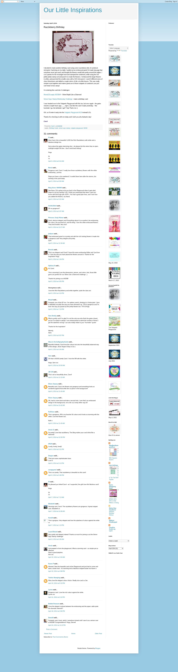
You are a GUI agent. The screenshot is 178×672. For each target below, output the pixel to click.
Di (49, 137)
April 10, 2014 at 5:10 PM (56, 583)
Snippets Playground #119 (73, 112)
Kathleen (51, 412)
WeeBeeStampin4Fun (113, 446)
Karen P (51, 563)
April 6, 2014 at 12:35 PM (56, 437)
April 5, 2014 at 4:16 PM (56, 293)
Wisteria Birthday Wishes (111, 513)
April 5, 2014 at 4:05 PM (56, 281)
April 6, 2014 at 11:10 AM (56, 377)
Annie (50, 545)
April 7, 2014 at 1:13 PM (56, 525)
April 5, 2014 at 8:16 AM (56, 161)
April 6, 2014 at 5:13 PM (56, 463)
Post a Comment (51, 629)
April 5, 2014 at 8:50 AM (56, 181)
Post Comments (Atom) (60, 637)
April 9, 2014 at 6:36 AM (56, 539)
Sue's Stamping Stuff (112, 486)
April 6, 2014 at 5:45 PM (56, 475)
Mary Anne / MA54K (55, 187)
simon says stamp (64, 128)
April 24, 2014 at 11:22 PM (57, 625)
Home (73, 633)
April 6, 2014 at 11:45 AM (56, 423)
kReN (50, 444)
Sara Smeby (52, 316)
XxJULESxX (52, 206)
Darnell (50, 617)
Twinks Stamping (54, 577)
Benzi (50, 167)
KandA (50, 518)
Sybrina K (51, 265)
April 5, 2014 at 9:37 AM (56, 211)
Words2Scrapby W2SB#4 (52, 94)
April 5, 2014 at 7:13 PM (56, 309)
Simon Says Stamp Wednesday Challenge (58, 99)
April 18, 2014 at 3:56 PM (56, 611)
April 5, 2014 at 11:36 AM (56, 243)
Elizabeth (51, 503)
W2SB (85, 128)
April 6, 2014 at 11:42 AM (56, 405)
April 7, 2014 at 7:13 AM (56, 497)
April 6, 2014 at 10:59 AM (56, 365)
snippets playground (77, 128)
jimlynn (50, 233)
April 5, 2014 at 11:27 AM (56, 227)
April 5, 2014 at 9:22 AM (56, 199)
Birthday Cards (53, 128)
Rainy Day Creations (112, 509)
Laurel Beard (52, 531)
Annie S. (51, 430)
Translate (124, 51)
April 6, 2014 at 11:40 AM (56, 391)
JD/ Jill (50, 372)
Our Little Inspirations (73, 10)
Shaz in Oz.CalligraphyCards (58, 342)
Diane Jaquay (53, 384)
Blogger (97, 648)
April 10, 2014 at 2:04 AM (56, 557)
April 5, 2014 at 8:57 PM (56, 335)
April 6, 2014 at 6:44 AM (56, 349)
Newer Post (48, 633)
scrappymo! (52, 470)
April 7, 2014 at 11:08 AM (56, 511)
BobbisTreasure (53, 603)
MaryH (50, 300)
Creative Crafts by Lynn (112, 529)
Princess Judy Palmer (55, 217)
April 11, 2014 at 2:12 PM (56, 597)
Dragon (50, 455)
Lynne (50, 589)
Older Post (98, 633)
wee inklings (113, 465)
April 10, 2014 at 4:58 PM (56, 571)
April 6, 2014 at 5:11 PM (56, 449)
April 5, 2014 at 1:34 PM (56, 259)
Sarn (50, 356)
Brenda (50, 249)
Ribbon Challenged (113, 521)
